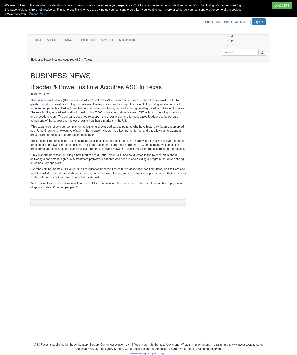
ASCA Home (224, 22)
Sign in (258, 22)
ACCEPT (283, 5)
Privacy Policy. (38, 13)
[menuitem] (210, 21)
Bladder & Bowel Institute (46, 100)
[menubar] (228, 21)
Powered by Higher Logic (148, 353)
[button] (53, 40)
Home (209, 22)
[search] (262, 52)
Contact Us (242, 22)
